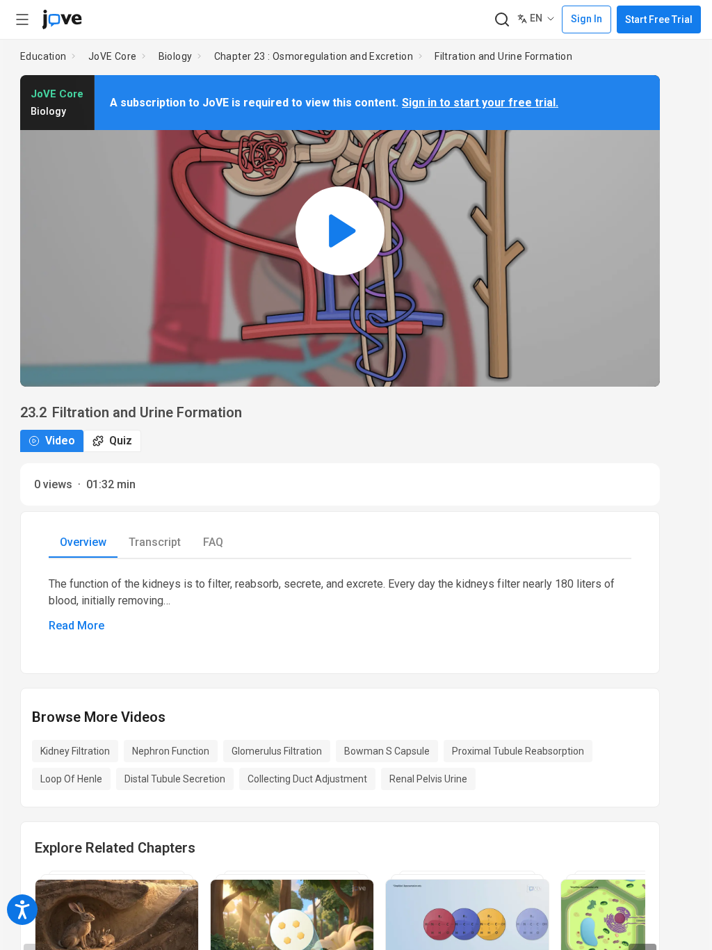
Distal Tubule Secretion (174, 778)
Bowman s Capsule (387, 751)
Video (60, 440)
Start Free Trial (659, 19)
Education (43, 56)
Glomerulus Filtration (277, 751)
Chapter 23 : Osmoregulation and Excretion (313, 56)
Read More (76, 625)
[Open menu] (22, 19)
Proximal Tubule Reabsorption (518, 751)
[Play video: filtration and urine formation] (340, 231)
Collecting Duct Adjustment (307, 778)
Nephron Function (170, 751)
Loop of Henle (71, 778)
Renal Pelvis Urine (428, 778)
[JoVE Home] (62, 19)
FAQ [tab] (213, 542)
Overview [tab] (83, 542)
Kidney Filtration (75, 751)
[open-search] (502, 20)
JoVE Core (112, 56)
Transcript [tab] (155, 542)
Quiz (120, 440)
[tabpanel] (340, 605)
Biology (176, 56)
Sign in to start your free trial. (480, 102)
